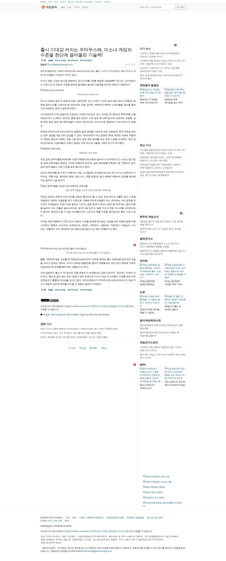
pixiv (143, 364)
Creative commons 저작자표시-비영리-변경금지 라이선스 (98, 306)
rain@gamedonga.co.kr (61, 64)
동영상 (85, 7)
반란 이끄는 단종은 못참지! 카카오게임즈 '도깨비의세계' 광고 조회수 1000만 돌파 (79, 328)
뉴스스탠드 (98, 2)
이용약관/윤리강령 (115, 517)
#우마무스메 (73, 60)
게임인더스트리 (149, 342)
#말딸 (50, 60)
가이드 (77, 7)
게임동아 (44, 306)
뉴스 (63, 7)
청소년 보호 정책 (155, 517)
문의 (74, 517)
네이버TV (63, 2)
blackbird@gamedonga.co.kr (98, 551)
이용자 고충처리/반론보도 (91, 517)
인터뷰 (144, 260)
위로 (83, 348)
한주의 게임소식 (149, 216)
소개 (67, 517)
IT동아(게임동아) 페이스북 (62, 314)
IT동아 (50, 2)
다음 (103, 348)
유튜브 (56, 2)
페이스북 (71, 2)
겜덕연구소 (146, 238)
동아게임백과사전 (150, 320)
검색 (181, 7)
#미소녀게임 (60, 60)
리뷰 (69, 7)
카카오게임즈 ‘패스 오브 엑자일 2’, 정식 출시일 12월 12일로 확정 (70, 333)
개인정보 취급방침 (135, 517)
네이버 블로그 (88, 2)
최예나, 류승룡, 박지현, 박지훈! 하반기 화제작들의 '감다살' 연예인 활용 (73, 337)
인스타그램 (78, 2)
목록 (94, 348)
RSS (67, 520)
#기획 (43, 60)
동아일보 (43, 2)
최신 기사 (145, 145)
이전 (72, 348)
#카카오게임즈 (86, 60)
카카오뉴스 (107, 2)
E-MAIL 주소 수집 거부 (51, 520)
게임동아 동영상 (149, 85)
